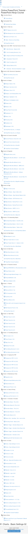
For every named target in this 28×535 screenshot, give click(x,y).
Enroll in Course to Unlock (14, 531)
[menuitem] (1, 3)
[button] (1, 1)
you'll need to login (19, 529)
